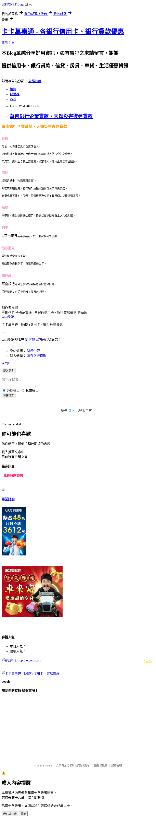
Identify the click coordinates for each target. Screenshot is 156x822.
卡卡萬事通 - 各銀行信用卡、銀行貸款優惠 (63, 31)
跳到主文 (8, 43)
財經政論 (34, 81)
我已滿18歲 (10, 813)
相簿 (13, 89)
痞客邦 (30, 339)
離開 (23, 813)
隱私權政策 (100, 765)
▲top (5, 363)
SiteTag (148, 661)
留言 (39, 339)
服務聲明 (116, 765)
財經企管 (33, 351)
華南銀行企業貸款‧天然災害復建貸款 (51, 116)
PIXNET (47, 765)
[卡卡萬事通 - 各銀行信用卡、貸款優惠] (31, 673)
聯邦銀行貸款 (36, 355)
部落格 (15, 94)
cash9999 (8, 316)
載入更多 (8, 370)
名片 (13, 99)
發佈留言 (8, 395)
